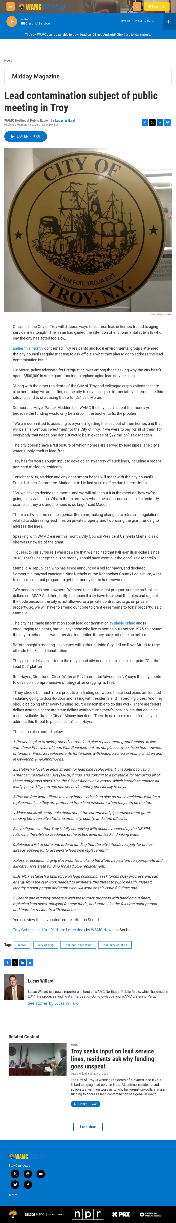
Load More (88, 1127)
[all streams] (169, 21)
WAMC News (102, 930)
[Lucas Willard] (14, 987)
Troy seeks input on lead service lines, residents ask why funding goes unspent (112, 1058)
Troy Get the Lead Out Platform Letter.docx (49, 930)
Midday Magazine (36, 76)
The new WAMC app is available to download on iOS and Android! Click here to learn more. (88, 34)
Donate (158, 6)
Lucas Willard (65, 120)
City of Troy (46, 945)
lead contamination (78, 945)
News (8, 60)
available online (122, 623)
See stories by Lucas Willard (53, 1003)
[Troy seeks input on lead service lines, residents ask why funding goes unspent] (38, 1059)
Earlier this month (28, 348)
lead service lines (115, 945)
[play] (11, 21)
